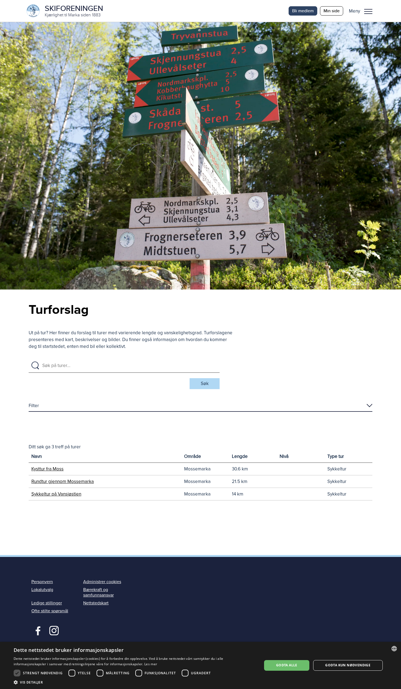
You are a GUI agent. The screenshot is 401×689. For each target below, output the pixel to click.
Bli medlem (303, 11)
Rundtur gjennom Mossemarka (62, 481)
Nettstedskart (96, 603)
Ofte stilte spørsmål (49, 611)
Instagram (54, 630)
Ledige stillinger (46, 603)
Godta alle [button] (286, 665)
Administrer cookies (102, 581)
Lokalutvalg (42, 589)
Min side (332, 11)
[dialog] (200, 665)
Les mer (150, 664)
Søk (205, 383)
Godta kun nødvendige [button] (347, 665)
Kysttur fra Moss (47, 469)
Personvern (42, 581)
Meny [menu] (368, 11)
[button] (362, 11)
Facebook (36, 630)
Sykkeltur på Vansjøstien (56, 494)
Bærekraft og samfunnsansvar (98, 592)
